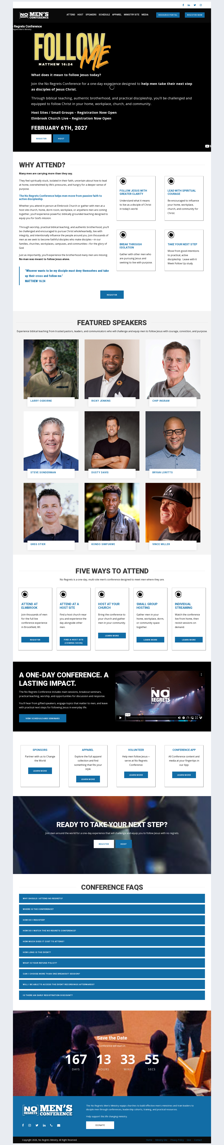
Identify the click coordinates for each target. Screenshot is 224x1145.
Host (80, 14)
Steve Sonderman (43, 472)
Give (189, 1139)
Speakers (91, 14)
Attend (71, 14)
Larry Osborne (41, 400)
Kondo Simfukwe (103, 544)
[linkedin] (189, 5)
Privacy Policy (177, 1139)
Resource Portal (167, 15)
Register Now (194, 15)
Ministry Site (131, 14)
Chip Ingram (161, 400)
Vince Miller (161, 544)
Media (145, 14)
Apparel (117, 14)
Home (149, 1139)
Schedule (104, 14)
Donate (100, 1125)
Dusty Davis (100, 472)
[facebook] (183, 5)
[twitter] (195, 5)
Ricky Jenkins (101, 400)
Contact (198, 1139)
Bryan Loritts (162, 472)
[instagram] (201, 5)
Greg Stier (38, 544)
